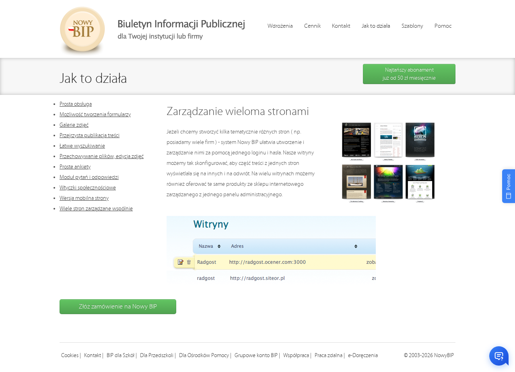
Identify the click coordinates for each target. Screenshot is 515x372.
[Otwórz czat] (499, 356)
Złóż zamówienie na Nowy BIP (118, 306)
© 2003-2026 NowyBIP (429, 355)
